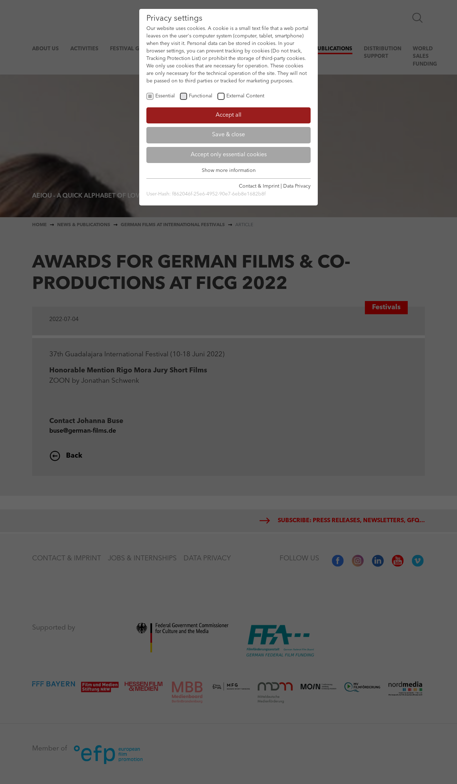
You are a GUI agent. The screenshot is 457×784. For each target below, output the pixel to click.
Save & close (228, 135)
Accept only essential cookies (229, 155)
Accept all (228, 115)
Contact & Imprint (259, 186)
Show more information (229, 170)
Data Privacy (297, 186)
